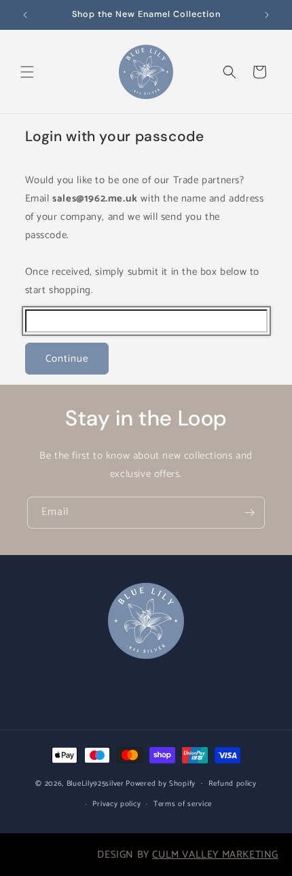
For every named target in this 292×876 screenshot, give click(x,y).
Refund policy (232, 784)
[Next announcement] (267, 15)
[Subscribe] (249, 513)
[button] (27, 72)
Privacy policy (116, 804)
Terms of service (182, 804)
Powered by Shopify (161, 783)
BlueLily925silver (95, 783)
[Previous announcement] (25, 15)
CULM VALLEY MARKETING (215, 854)
